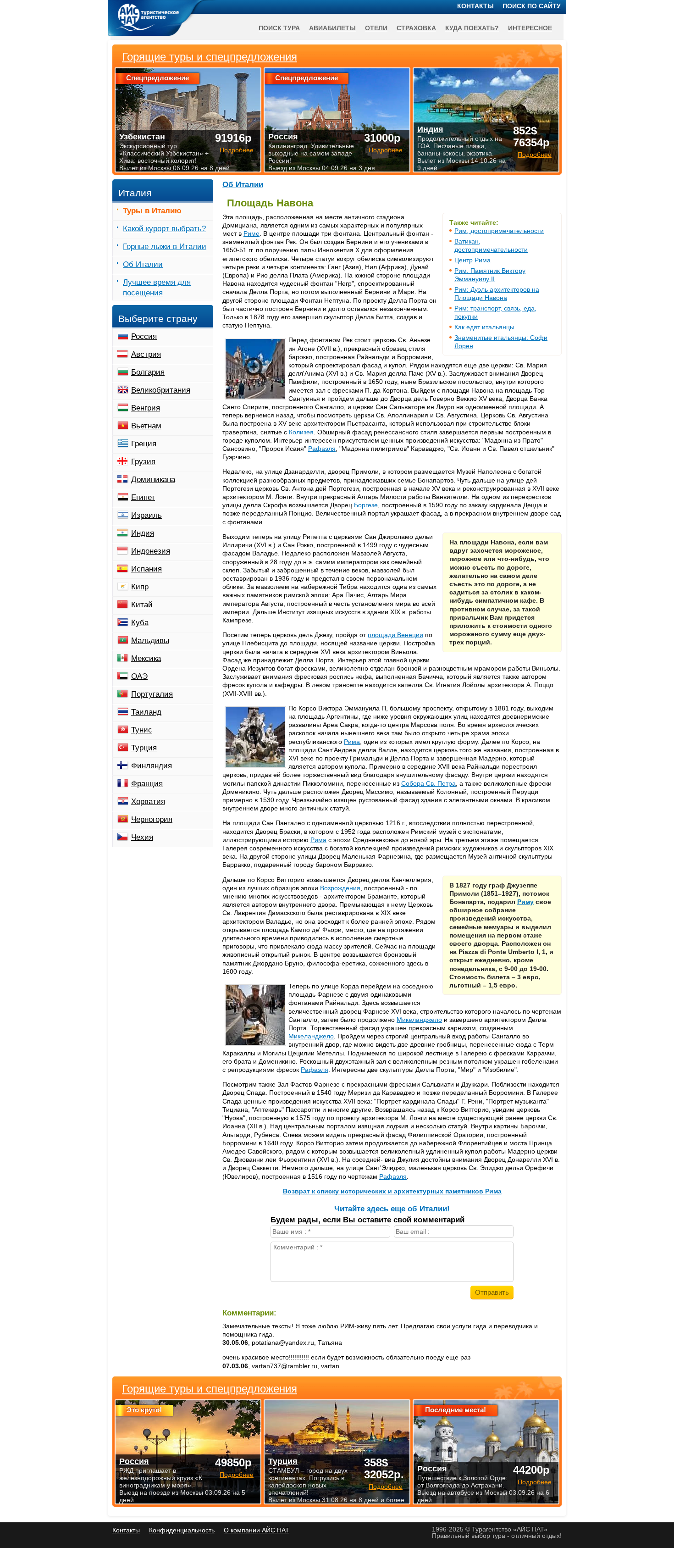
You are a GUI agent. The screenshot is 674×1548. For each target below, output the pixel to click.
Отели (376, 28)
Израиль (146, 515)
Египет (143, 497)
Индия (142, 533)
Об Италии (242, 184)
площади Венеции (395, 634)
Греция (143, 443)
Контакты (475, 6)
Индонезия (150, 551)
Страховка (416, 28)
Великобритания (160, 390)
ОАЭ (139, 676)
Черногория (151, 819)
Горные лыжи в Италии (164, 246)
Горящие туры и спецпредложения (209, 1389)
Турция (144, 747)
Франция (147, 783)
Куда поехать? (472, 28)
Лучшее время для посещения (157, 287)
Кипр (140, 587)
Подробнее (237, 1474)
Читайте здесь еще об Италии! (392, 1208)
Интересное (530, 28)
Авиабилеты (332, 28)
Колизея (301, 432)
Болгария (148, 372)
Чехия (142, 837)
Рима (352, 741)
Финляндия (151, 765)
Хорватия (148, 801)
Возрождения (340, 888)
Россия (144, 336)
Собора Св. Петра (428, 783)
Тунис (141, 730)
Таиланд (146, 712)
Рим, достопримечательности (499, 230)
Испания (146, 569)
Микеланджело (419, 1019)
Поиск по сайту (532, 6)
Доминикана (153, 479)
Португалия (152, 694)
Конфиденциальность (182, 1530)
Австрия (146, 354)
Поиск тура (279, 28)
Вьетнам (146, 426)
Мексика (146, 658)
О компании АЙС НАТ (256, 1530)
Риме (251, 233)
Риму (525, 901)
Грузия (143, 461)
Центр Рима (472, 260)
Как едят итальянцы (484, 327)
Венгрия (145, 408)
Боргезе (366, 505)
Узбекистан (142, 136)
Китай (142, 604)
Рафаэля (322, 448)
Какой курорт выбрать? (164, 228)
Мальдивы (150, 640)
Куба (140, 622)
